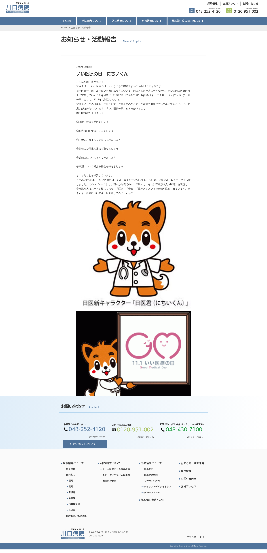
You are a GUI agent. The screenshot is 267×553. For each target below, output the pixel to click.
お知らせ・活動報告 (81, 27)
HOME (64, 27)
